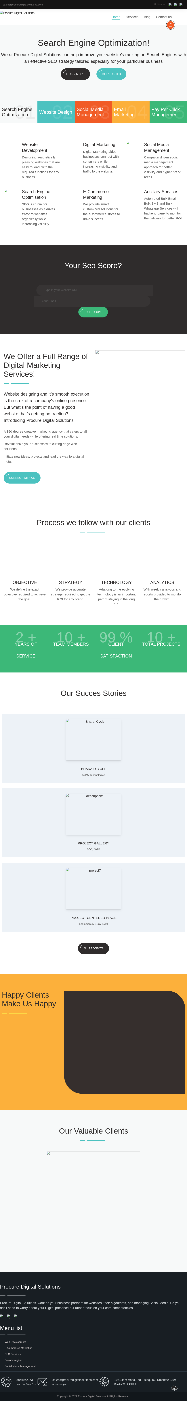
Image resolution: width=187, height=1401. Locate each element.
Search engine (13, 1360)
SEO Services (13, 1354)
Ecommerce (86, 923)
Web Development (15, 1341)
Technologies (97, 774)
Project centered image (94, 918)
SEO (89, 849)
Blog (147, 17)
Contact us (164, 17)
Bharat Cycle (93, 769)
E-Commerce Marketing (18, 1347)
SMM (85, 774)
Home (116, 17)
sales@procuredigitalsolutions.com (23, 4)
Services (132, 17)
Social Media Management (20, 1366)
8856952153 (24, 1379)
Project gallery (93, 843)
